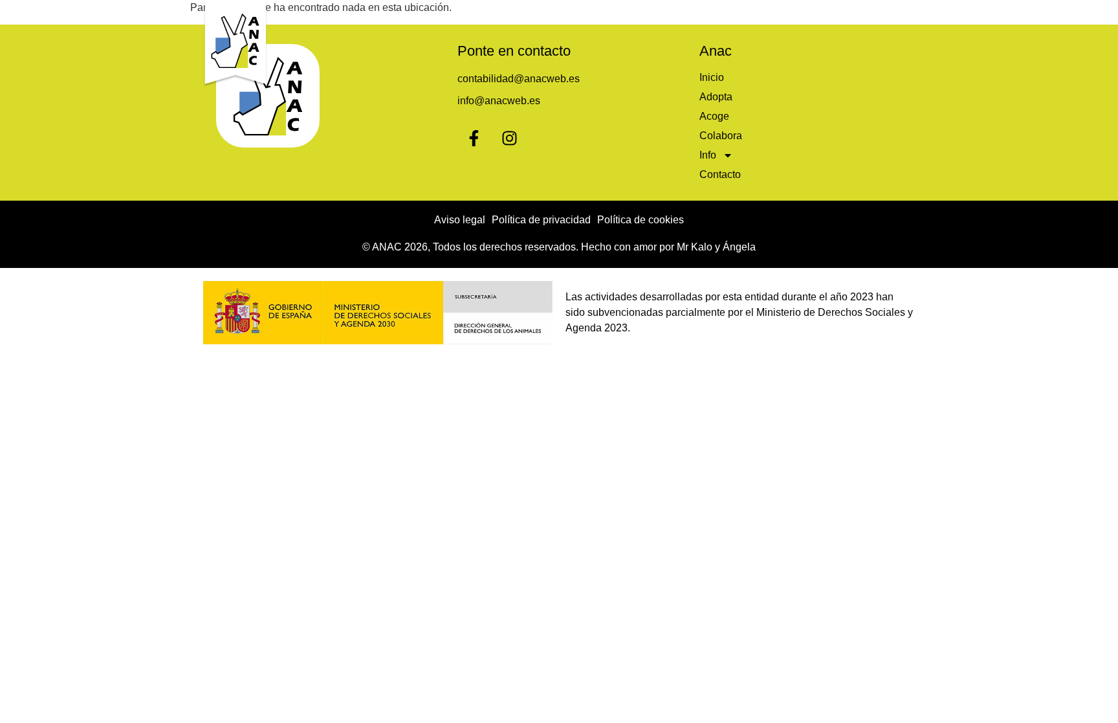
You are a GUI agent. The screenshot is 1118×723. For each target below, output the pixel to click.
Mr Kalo (694, 246)
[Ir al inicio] (235, 43)
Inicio (579, 14)
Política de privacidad (541, 219)
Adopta (634, 14)
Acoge (692, 14)
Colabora (753, 14)
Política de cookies (640, 219)
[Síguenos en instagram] (509, 138)
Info (809, 14)
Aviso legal (459, 219)
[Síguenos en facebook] (473, 138)
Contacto (881, 14)
